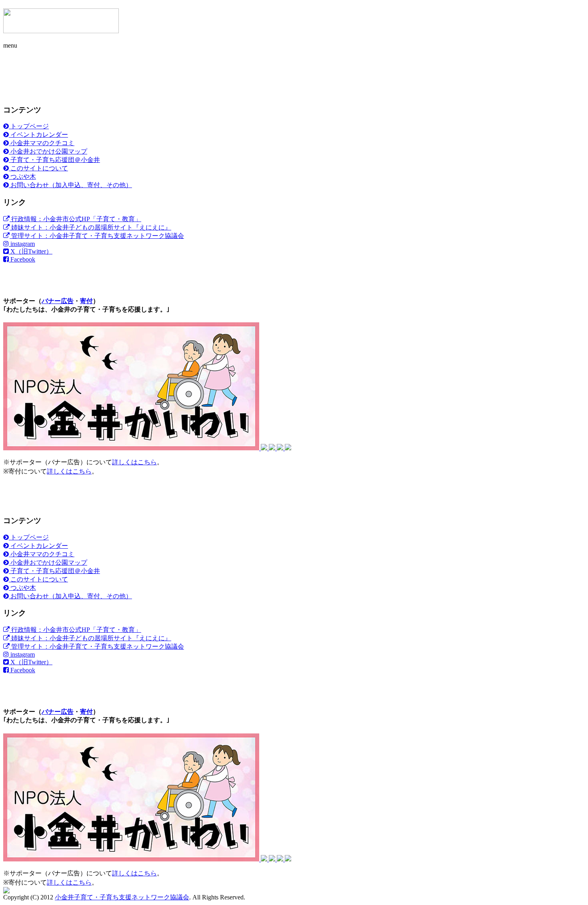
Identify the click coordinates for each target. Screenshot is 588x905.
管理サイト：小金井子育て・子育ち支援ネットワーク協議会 (97, 235)
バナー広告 (58, 301)
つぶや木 (22, 176)
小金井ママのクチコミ (41, 143)
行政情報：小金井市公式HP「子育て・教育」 (75, 219)
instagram (22, 243)
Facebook (22, 259)
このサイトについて (38, 168)
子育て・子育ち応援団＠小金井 (54, 159)
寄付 (86, 301)
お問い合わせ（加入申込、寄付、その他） (70, 185)
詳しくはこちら (134, 462)
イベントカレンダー (38, 134)
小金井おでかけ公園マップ (48, 151)
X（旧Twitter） (30, 251)
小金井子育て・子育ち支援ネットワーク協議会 (122, 897)
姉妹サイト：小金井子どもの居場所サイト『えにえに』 (90, 227)
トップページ (29, 126)
